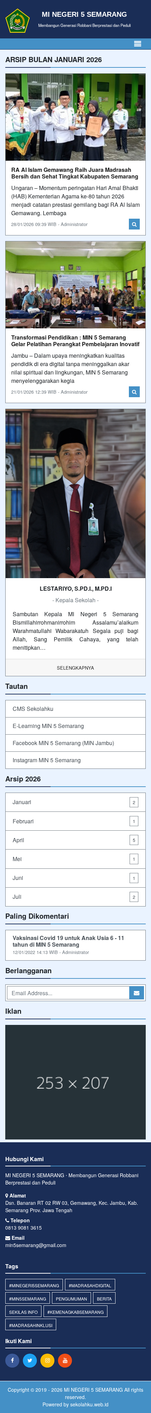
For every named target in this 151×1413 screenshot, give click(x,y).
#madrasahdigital (90, 1285)
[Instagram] (49, 1360)
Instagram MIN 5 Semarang (47, 760)
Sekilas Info (23, 1312)
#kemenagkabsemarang (75, 1312)
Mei (74, 859)
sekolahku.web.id (89, 1404)
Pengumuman (71, 1299)
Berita (104, 1299)
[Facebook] (14, 1360)
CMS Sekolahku (33, 709)
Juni (74, 878)
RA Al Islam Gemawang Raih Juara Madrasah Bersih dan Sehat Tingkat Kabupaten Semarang (74, 173)
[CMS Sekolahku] (75, 1083)
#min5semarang (27, 1299)
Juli (74, 897)
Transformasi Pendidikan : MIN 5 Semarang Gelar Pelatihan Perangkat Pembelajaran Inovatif (75, 340)
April (74, 840)
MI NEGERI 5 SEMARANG (93, 1389)
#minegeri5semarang (34, 1285)
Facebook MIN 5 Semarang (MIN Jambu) (63, 743)
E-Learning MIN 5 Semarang (48, 726)
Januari (74, 802)
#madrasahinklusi (30, 1325)
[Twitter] (31, 1360)
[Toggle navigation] (138, 43)
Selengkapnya (75, 667)
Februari (74, 821)
